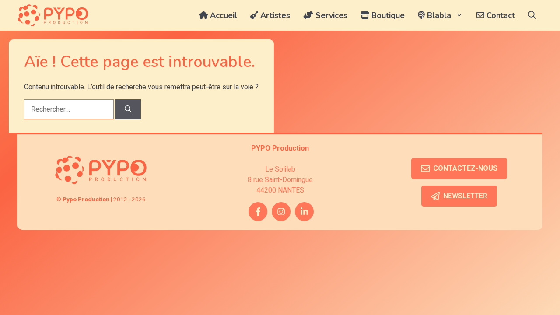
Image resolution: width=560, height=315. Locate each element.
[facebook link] (257, 211)
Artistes (274, 15)
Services (330, 15)
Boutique (387, 15)
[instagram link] (281, 211)
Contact (499, 15)
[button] (532, 15)
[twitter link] (304, 211)
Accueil (222, 15)
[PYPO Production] (53, 15)
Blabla (438, 15)
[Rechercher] (128, 109)
